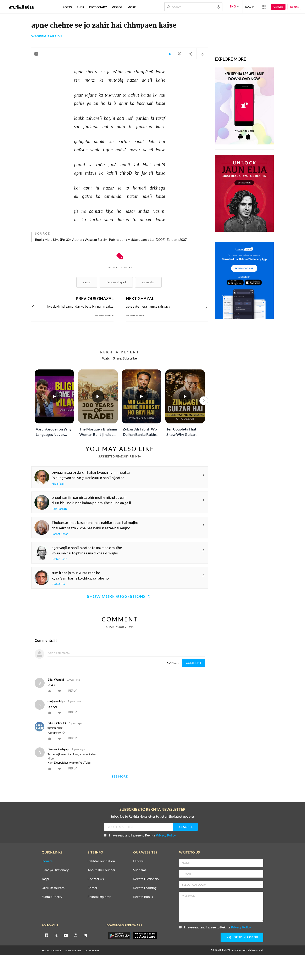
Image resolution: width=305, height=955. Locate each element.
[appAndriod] (119, 935)
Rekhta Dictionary (146, 879)
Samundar (148, 282)
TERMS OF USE (73, 950)
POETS (67, 7)
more (131, 7)
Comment (193, 662)
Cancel (173, 662)
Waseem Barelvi (46, 36)
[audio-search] (218, 6)
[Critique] (180, 53)
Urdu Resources (53, 888)
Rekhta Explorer (99, 897)
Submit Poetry (52, 897)
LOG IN (250, 6)
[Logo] (21, 7)
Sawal (86, 282)
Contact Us (96, 879)
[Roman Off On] (170, 53)
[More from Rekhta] (263, 6)
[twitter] (56, 935)
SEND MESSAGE (246, 937)
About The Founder (101, 870)
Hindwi (138, 861)
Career (92, 888)
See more (120, 776)
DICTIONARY (98, 7)
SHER (80, 7)
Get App (278, 6)
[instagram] (75, 935)
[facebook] (46, 935)
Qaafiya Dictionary (55, 870)
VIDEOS (117, 7)
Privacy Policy (166, 835)
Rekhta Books (143, 897)
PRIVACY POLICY (51, 950)
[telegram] (85, 935)
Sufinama (139, 870)
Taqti (45, 879)
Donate (294, 6)
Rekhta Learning (144, 888)
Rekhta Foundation (101, 861)
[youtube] (65, 935)
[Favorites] (202, 54)
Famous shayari (116, 282)
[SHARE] (190, 54)
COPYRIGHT (92, 950)
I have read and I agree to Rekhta (142, 835)
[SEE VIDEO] (36, 54)
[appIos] (145, 935)
